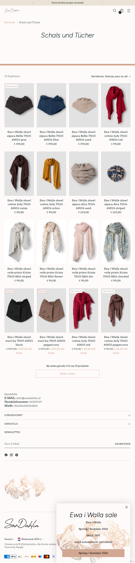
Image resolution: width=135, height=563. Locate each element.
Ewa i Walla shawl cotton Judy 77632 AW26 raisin (19, 204)
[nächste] (102, 3)
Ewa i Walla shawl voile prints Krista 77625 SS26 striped (19, 272)
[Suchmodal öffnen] (114, 10)
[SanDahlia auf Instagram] (12, 455)
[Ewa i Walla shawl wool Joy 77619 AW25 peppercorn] (51, 310)
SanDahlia (31, 544)
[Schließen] (126, 507)
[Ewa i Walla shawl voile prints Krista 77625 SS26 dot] (83, 242)
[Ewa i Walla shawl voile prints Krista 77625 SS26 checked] (116, 242)
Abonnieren (123, 444)
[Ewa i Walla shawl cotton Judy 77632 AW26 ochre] (51, 173)
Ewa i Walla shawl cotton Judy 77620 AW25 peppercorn (116, 340)
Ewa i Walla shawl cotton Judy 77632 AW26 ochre (51, 204)
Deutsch (8, 539)
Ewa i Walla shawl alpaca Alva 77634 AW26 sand (83, 204)
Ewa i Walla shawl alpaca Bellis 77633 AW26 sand (84, 135)
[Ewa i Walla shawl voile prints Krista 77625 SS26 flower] (51, 242)
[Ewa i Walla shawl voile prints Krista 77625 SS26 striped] (19, 242)
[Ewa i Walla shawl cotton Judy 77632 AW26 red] (116, 105)
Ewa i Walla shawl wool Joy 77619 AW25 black (19, 340)
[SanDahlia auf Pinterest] (17, 455)
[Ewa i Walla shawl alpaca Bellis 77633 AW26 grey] (19, 105)
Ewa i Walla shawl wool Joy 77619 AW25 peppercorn (51, 340)
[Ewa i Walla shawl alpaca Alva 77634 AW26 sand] (83, 173)
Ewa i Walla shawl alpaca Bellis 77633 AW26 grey (19, 135)
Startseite (9, 22)
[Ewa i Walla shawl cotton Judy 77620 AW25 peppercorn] (116, 310)
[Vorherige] (33, 3)
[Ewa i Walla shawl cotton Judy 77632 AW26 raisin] (19, 173)
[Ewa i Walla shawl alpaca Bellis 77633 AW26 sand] (83, 105)
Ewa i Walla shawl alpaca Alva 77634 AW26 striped (116, 204)
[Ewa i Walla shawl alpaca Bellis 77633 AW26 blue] (51, 105)
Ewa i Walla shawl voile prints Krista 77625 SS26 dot (83, 272)
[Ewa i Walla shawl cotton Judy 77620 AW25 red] (83, 310)
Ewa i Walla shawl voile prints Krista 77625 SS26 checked (116, 272)
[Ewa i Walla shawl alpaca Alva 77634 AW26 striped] (116, 173)
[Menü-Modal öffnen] (128, 10)
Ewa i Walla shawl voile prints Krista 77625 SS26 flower (51, 272)
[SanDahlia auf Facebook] (6, 455)
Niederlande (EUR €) (31, 539)
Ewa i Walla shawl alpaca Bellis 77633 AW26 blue (51, 135)
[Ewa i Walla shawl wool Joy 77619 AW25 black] (19, 310)
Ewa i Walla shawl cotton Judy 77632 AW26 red (116, 135)
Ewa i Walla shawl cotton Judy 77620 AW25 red (83, 340)
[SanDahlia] (11, 10)
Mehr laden (67, 373)
